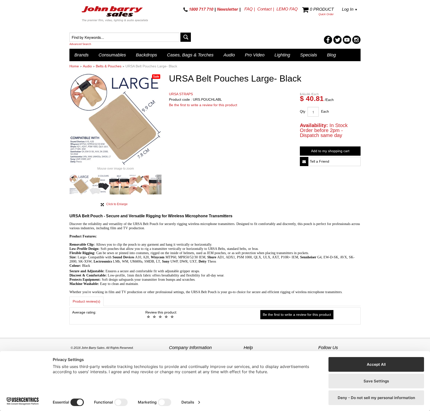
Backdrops (146, 54)
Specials (308, 54)
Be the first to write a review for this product (203, 105)
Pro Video (255, 54)
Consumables (112, 54)
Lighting (282, 54)
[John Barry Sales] (115, 14)
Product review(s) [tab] (86, 301)
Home (74, 66)
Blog (331, 54)
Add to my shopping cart (330, 151)
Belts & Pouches (108, 66)
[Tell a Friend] (304, 161)
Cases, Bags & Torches (190, 54)
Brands (81, 54)
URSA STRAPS (181, 94)
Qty (302, 111)
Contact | (265, 9)
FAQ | (249, 9)
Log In (350, 9)
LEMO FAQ (287, 9)
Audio (229, 54)
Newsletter (227, 9)
